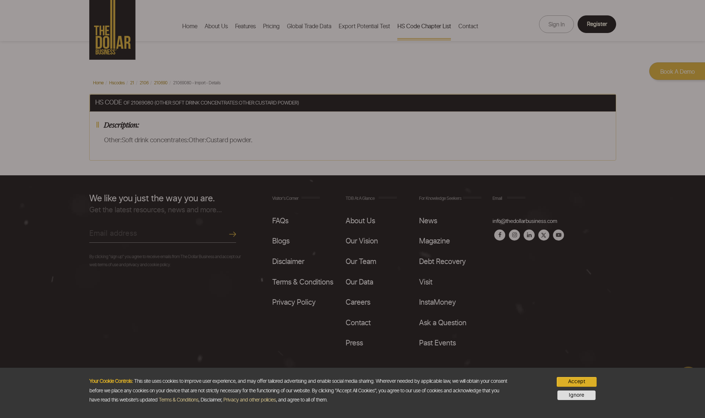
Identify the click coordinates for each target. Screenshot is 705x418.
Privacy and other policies (249, 400)
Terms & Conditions (178, 400)
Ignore (576, 395)
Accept (576, 381)
